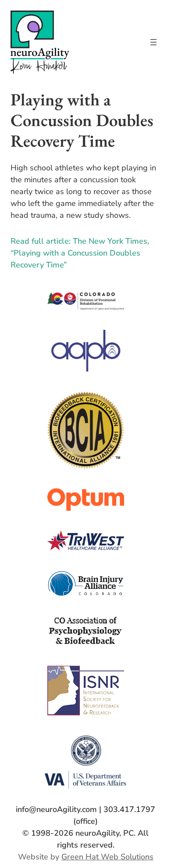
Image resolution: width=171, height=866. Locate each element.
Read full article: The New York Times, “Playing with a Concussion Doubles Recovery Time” (80, 253)
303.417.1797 (129, 809)
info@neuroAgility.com (56, 809)
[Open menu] (153, 42)
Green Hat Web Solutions (107, 857)
